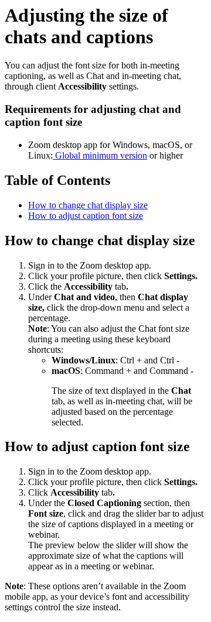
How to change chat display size (88, 205)
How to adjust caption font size (85, 216)
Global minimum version (100, 155)
